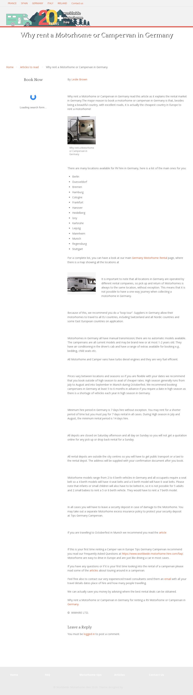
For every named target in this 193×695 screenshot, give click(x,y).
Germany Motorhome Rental (149, 258)
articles (94, 570)
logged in (89, 634)
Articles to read (29, 67)
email (167, 579)
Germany (73, 604)
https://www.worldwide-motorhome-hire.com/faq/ (152, 553)
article (162, 532)
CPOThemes (131, 687)
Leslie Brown (79, 79)
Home (10, 67)
